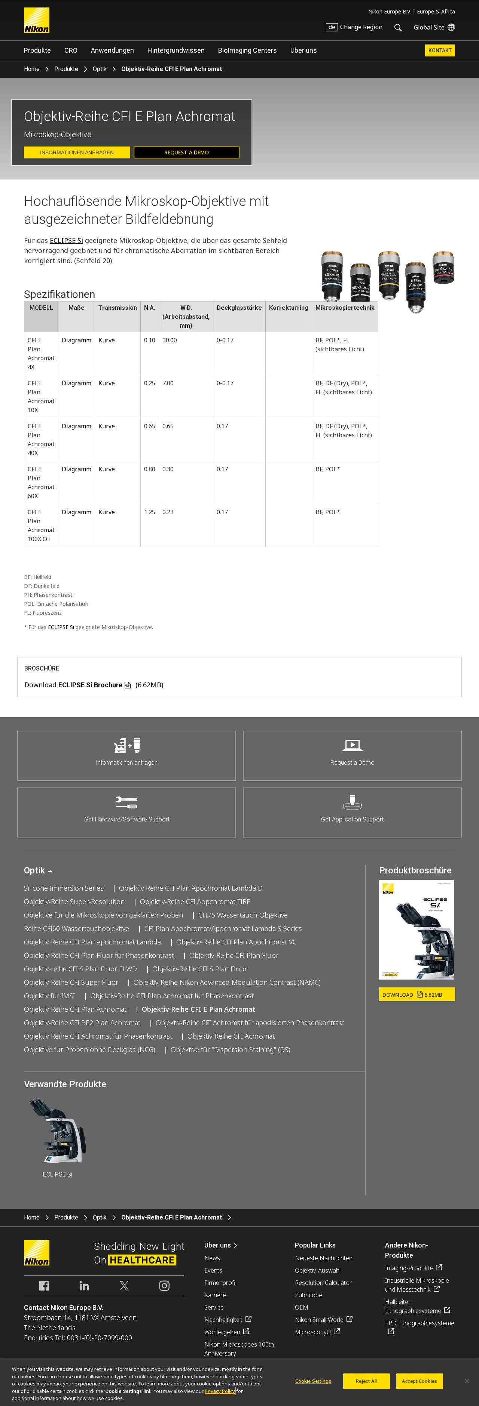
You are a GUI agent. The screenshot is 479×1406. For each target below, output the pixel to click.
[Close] (467, 1381)
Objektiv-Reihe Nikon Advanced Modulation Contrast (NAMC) (227, 982)
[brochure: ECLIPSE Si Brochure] (416, 976)
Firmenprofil (220, 1283)
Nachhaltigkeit (223, 1320)
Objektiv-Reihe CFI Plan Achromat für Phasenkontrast (172, 995)
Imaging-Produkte (409, 1268)
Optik (100, 69)
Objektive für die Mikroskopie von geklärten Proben (103, 914)
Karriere (215, 1295)
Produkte (37, 50)
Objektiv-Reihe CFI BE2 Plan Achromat (82, 1022)
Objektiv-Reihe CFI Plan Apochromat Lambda (92, 941)
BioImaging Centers (247, 50)
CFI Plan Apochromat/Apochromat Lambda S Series (223, 928)
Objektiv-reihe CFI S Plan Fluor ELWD (80, 968)
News (212, 1258)
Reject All (366, 1381)
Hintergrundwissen (176, 50)
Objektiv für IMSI (49, 995)
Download (412, 994)
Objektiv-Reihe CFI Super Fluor (71, 982)
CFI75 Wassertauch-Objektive (243, 914)
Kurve (106, 340)
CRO (70, 50)
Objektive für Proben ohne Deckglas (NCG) (89, 1049)
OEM (301, 1307)
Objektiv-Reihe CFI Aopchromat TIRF (195, 901)
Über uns (303, 50)
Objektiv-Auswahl (318, 1270)
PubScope (308, 1295)
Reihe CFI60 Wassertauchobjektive (76, 928)
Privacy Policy (220, 1391)
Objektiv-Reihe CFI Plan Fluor (233, 955)
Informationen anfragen (77, 152)
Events (213, 1270)
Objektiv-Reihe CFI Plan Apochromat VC (236, 941)
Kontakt (440, 50)
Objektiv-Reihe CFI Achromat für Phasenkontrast (98, 1036)
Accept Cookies (419, 1381)
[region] (239, 1382)
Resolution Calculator (323, 1283)
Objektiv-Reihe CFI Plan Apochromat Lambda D (191, 888)
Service (214, 1307)
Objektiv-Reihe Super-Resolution (74, 901)
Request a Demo (186, 152)
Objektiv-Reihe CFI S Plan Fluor (199, 968)
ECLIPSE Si (66, 240)
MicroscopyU (313, 1332)
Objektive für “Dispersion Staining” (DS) (230, 1049)
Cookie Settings (313, 1381)
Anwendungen (112, 50)
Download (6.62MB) (93, 684)
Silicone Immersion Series (64, 888)
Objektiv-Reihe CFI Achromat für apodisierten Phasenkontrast (250, 1022)
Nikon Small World (319, 1320)
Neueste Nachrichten (324, 1258)
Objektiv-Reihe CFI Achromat (231, 1036)
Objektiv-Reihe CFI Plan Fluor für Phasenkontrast (99, 955)
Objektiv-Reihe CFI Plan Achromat (75, 1009)
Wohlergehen (222, 1332)
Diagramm (76, 340)
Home (32, 69)
